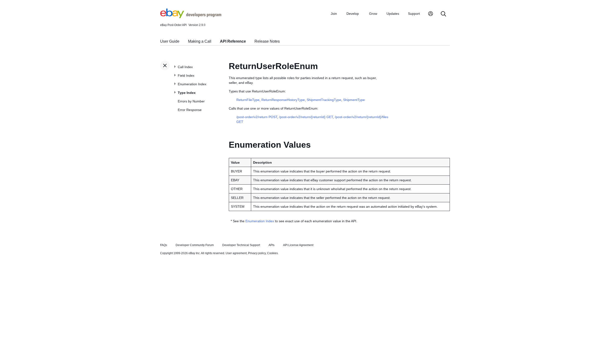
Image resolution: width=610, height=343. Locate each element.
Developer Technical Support (241, 245)
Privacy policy (257, 253)
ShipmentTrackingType (324, 100)
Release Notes (267, 41)
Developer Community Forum (195, 245)
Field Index (186, 75)
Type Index (187, 93)
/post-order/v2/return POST (256, 117)
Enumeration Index (192, 84)
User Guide (169, 41)
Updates (392, 13)
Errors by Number (191, 101)
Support (414, 13)
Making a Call (199, 41)
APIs (271, 245)
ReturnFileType (247, 100)
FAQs (163, 245)
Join (334, 13)
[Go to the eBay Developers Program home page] (190, 17)
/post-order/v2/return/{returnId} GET (306, 117)
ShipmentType (354, 100)
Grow (373, 13)
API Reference (233, 41)
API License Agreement (298, 245)
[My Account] (430, 14)
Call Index (185, 67)
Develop (352, 13)
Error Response (190, 110)
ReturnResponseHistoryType (283, 100)
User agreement (236, 253)
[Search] (443, 14)
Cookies (272, 253)
